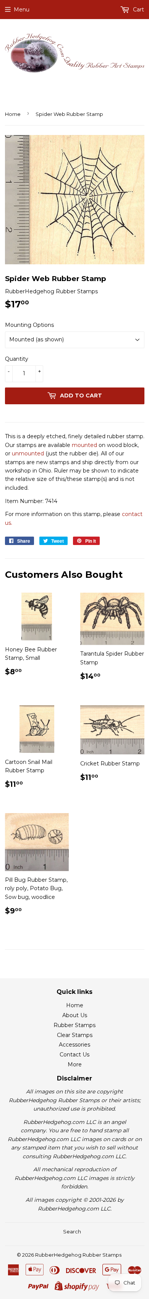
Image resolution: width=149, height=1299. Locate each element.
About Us (74, 1015)
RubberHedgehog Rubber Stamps (78, 1255)
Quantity (16, 358)
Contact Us (74, 1054)
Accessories (74, 1044)
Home (13, 114)
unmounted (28, 453)
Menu (21, 9)
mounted (84, 445)
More (75, 1064)
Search (72, 1231)
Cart (137, 9)
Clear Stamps (74, 1035)
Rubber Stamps (74, 1025)
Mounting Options (29, 325)
